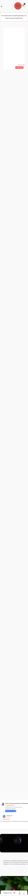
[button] (25, 892)
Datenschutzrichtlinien (18, 60)
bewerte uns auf (10, 811)
